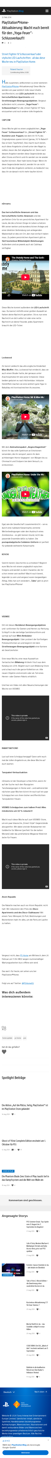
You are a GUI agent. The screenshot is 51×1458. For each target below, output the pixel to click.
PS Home (24, 955)
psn (25, 1038)
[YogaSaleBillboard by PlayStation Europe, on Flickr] (25, 187)
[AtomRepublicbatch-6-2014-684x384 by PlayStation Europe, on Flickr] (25, 939)
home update (7, 1038)
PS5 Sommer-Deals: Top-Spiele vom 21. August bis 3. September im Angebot (37, 1224)
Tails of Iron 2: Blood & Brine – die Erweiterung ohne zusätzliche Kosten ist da (37, 1283)
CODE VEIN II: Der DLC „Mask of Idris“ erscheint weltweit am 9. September (37, 1348)
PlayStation (15, 10)
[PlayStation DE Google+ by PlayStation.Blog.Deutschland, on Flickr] (25, 1010)
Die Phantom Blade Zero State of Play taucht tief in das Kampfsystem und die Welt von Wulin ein (25, 1178)
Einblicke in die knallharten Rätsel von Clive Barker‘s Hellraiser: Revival (35, 1370)
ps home (18, 1038)
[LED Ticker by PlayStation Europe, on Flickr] (25, 341)
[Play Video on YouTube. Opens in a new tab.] (18, 1273)
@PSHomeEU (28, 983)
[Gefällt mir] (13, 1114)
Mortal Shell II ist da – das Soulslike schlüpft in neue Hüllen (35, 1326)
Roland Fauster (16, 69)
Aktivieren (25, 1453)
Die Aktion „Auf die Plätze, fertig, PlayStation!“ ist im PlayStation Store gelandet (25, 1106)
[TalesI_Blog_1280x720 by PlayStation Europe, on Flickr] (25, 600)
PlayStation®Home (10, 86)
